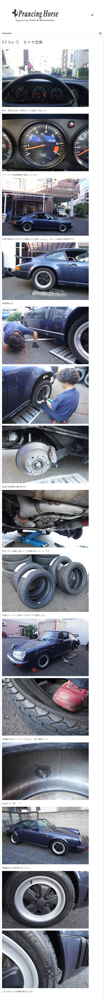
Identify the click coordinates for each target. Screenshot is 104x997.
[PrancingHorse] (35, 15)
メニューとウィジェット (92, 15)
